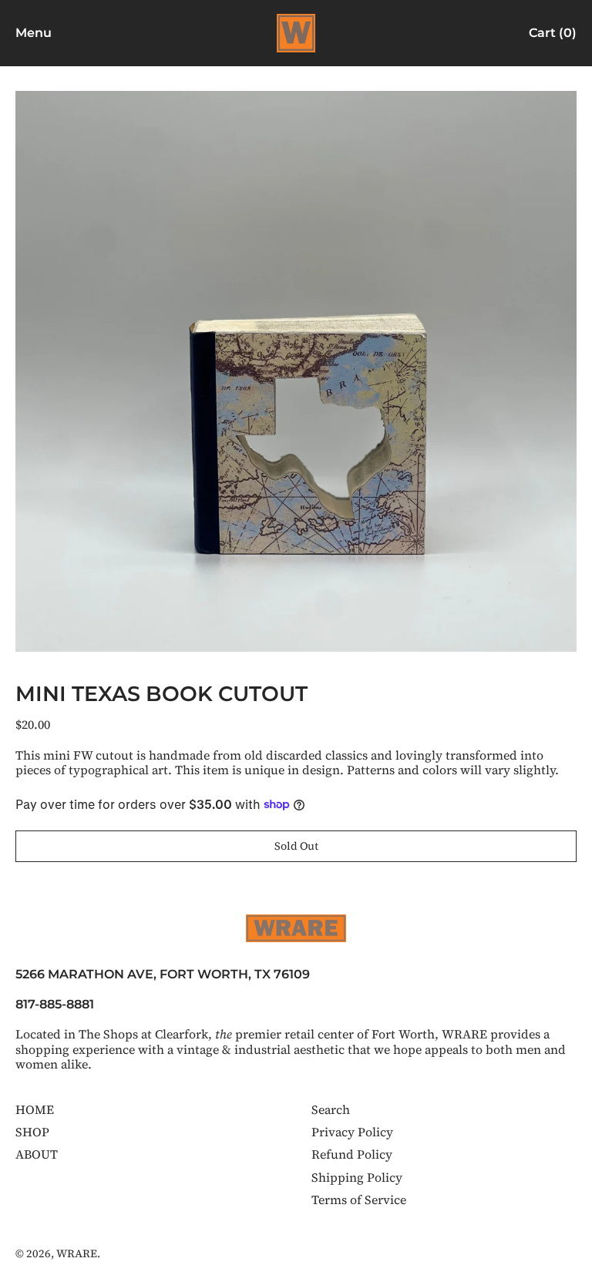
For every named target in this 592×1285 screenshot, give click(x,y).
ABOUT (36, 1154)
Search (330, 1109)
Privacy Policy (352, 1131)
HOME (34, 1109)
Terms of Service (358, 1199)
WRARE (76, 1253)
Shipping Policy (356, 1177)
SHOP (32, 1131)
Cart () (552, 35)
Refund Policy (351, 1154)
